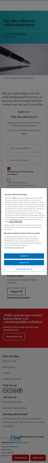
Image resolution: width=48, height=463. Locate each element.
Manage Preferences (22, 269)
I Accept (23, 256)
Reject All (22, 262)
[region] (24, 231)
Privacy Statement (16, 222)
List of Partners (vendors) (12, 248)
